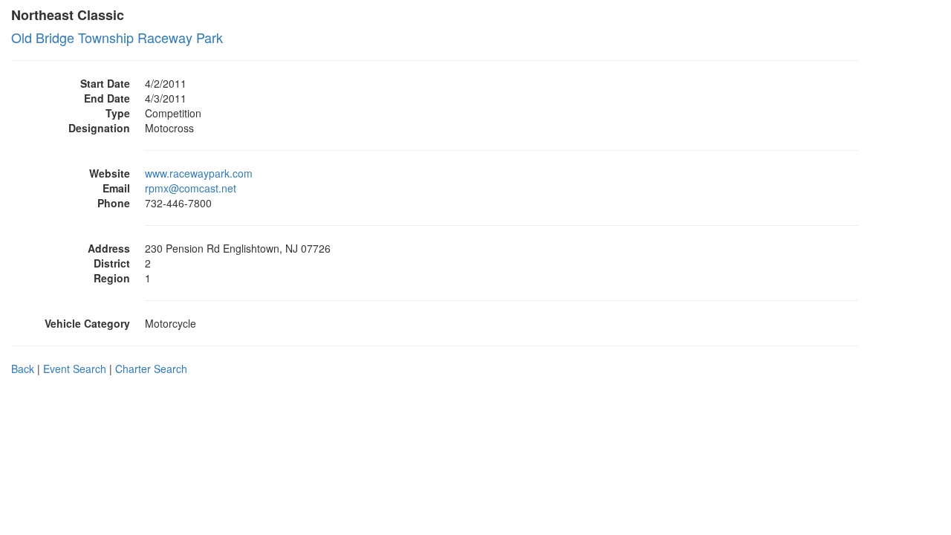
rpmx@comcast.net (190, 188)
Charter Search (151, 368)
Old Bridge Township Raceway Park (117, 37)
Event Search (74, 368)
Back (22, 368)
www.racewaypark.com (199, 173)
